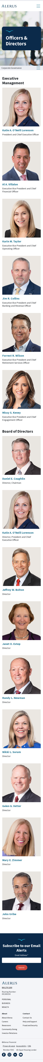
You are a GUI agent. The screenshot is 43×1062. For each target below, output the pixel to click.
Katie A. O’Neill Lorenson (18, 130)
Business (6, 1003)
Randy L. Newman (13, 698)
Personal (6, 999)
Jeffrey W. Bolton (13, 590)
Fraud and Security (30, 1025)
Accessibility (21, 1046)
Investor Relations (9, 1033)
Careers (5, 1021)
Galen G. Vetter (11, 806)
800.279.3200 (7, 987)
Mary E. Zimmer (12, 860)
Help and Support (30, 1021)
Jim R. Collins (10, 298)
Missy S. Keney (11, 412)
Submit (21, 967)
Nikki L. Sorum (11, 752)
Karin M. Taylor (11, 241)
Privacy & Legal (9, 1046)
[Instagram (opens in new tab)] (9, 1054)
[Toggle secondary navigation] (38, 68)
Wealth (5, 1007)
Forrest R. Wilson (13, 355)
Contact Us (27, 1017)
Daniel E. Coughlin (13, 479)
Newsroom (6, 1025)
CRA (29, 1046)
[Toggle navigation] (38, 6)
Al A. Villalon (10, 184)
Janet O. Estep (11, 644)
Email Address (21, 955)
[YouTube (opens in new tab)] (21, 1054)
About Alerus (7, 1017)
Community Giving (9, 1029)
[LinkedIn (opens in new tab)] (15, 1054)
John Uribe (9, 914)
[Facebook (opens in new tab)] (4, 1054)
